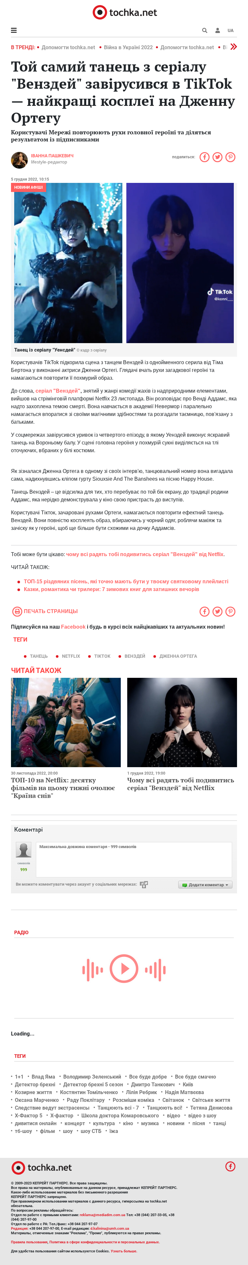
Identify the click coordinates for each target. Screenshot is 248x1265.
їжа (113, 1131)
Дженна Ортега (178, 656)
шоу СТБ (91, 1131)
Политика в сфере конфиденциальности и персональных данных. (104, 1242)
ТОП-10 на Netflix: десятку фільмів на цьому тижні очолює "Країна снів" (63, 788)
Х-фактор (61, 1116)
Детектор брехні (35, 1084)
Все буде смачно (195, 1077)
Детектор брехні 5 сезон (93, 1084)
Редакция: (19, 1228)
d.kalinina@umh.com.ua (109, 1228)
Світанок (173, 1100)
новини (175, 1123)
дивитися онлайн (36, 1123)
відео (173, 1116)
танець (39, 656)
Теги (20, 1056)
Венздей (135, 656)
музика (150, 1123)
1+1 (19, 1077)
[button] (217, 30)
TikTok (102, 656)
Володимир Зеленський (92, 1077)
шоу (68, 1131)
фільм (47, 1131)
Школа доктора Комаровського (120, 1116)
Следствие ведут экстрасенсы (52, 1108)
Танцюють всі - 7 (118, 1108)
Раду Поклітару (86, 1100)
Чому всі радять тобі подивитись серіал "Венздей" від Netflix (180, 784)
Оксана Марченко (37, 1100)
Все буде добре (148, 1077)
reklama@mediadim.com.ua (102, 1215)
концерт (75, 1123)
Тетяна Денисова (211, 1108)
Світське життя (211, 1100)
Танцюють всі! (164, 1108)
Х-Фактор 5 (28, 1116)
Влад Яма (43, 1077)
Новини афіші (28, 187)
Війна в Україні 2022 (128, 47)
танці (219, 1123)
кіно (128, 1123)
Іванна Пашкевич (52, 155)
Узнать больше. (124, 1251)
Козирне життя (33, 1092)
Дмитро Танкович (153, 1084)
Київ (188, 1084)
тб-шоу (23, 1131)
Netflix (71, 656)
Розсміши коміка (133, 1100)
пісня (198, 1123)
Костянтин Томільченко (89, 1092)
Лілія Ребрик (141, 1092)
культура (104, 1123)
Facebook (73, 627)
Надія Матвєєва (184, 1092)
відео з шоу (202, 1116)
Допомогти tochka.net (69, 47)
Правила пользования (29, 1242)
